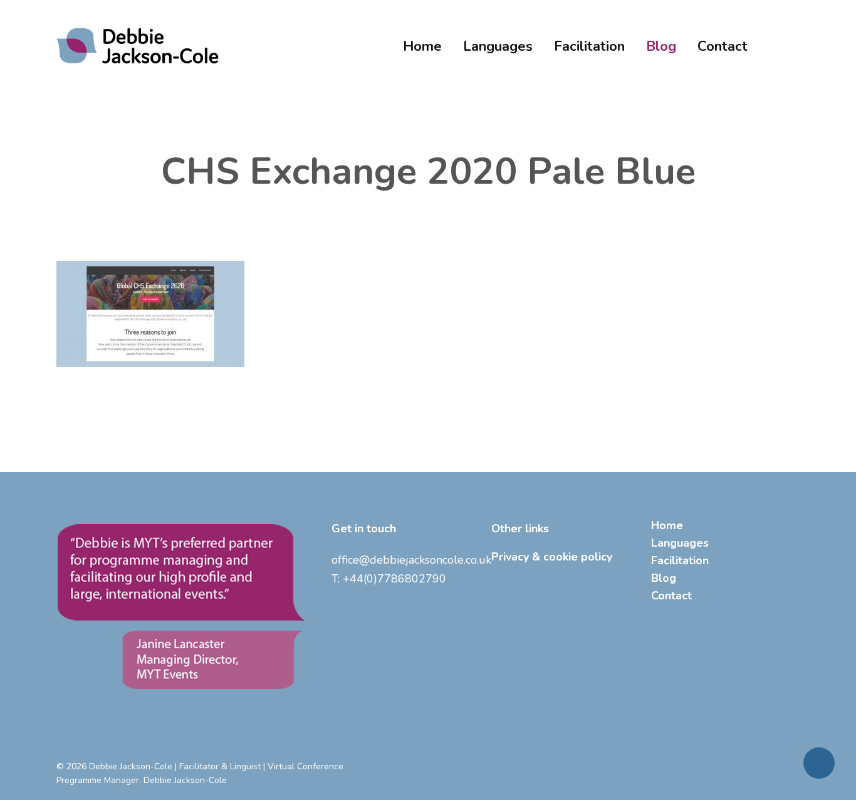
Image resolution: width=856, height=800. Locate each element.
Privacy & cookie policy (551, 556)
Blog (663, 578)
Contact (671, 595)
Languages (680, 543)
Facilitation (680, 560)
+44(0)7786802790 (394, 578)
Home (667, 525)
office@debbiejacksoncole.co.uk (411, 559)
